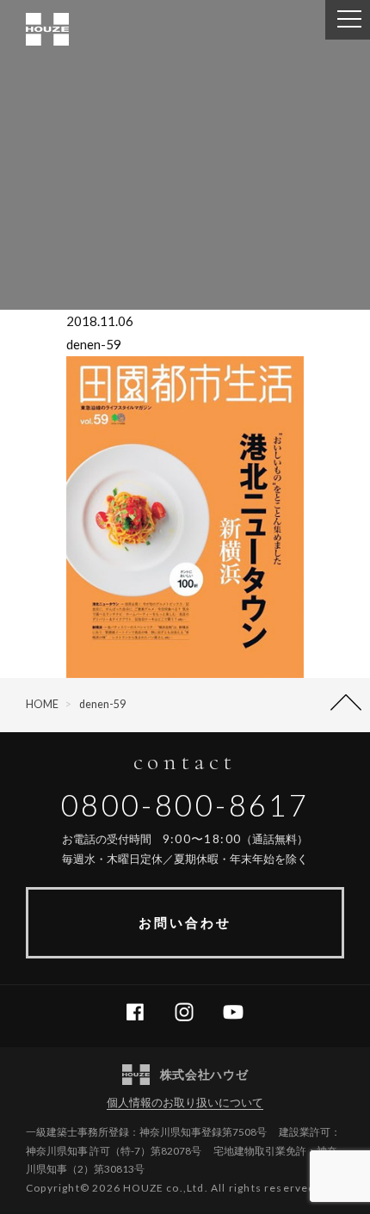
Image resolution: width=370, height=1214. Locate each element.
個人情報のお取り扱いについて (185, 1102)
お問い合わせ (185, 922)
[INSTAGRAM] (190, 1012)
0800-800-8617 (185, 805)
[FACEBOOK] (141, 1012)
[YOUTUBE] (239, 1012)
